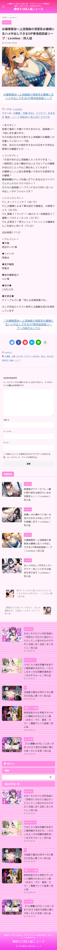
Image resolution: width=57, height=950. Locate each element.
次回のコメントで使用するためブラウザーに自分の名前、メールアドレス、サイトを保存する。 (26, 455)
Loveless (17, 109)
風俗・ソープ (15, 360)
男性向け (5, 360)
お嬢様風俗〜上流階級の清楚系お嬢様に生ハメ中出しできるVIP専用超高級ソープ (28, 96)
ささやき (19, 356)
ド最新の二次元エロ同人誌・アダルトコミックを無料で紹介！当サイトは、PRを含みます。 (28, 936)
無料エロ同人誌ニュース (28, 9)
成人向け (50, 356)
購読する (10, 763)
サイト (6, 442)
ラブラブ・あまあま (32, 356)
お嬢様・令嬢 (10, 356)
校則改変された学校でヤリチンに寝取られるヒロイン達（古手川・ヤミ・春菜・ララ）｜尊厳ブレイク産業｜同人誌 (38, 719)
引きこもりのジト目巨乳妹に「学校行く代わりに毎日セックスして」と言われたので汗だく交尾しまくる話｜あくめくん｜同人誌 (38, 640)
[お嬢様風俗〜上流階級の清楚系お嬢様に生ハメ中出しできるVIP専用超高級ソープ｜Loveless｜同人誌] (31, 342)
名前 (6, 420)
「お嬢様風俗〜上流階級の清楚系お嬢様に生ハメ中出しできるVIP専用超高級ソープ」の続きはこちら (28, 324)
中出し (43, 356)
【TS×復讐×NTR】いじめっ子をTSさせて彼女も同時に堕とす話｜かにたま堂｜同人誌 (39, 747)
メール (7, 431)
